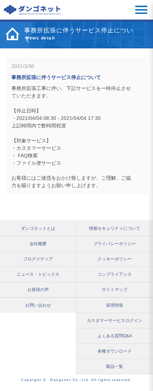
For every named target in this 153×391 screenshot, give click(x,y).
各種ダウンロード (114, 351)
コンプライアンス (114, 274)
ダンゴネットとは (38, 228)
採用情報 (114, 305)
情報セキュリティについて (114, 228)
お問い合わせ (38, 305)
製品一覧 (114, 366)
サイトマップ (114, 289)
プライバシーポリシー (114, 243)
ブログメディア (38, 259)
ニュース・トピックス (38, 274)
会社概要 (38, 243)
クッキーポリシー (114, 259)
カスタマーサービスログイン (114, 320)
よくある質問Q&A (114, 335)
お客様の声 (38, 289)
